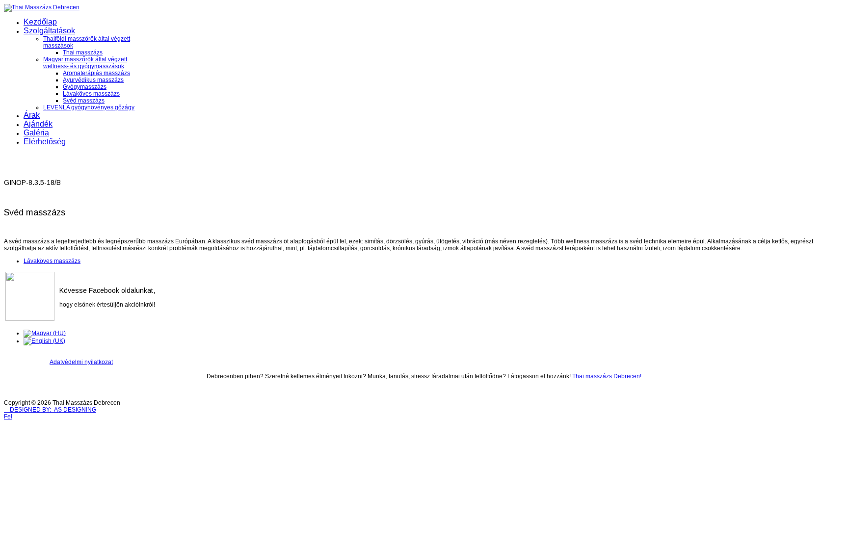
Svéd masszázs (84, 100)
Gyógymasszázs (84, 86)
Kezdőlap (40, 22)
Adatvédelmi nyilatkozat (81, 362)
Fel (8, 416)
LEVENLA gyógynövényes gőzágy (88, 107)
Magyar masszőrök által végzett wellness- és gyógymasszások (85, 63)
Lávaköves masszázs (91, 93)
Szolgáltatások (49, 30)
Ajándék (38, 124)
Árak (32, 115)
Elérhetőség (45, 141)
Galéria (36, 133)
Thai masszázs (83, 52)
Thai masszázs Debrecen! (606, 376)
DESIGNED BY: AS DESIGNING (50, 409)
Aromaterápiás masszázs (96, 73)
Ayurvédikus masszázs (93, 80)
